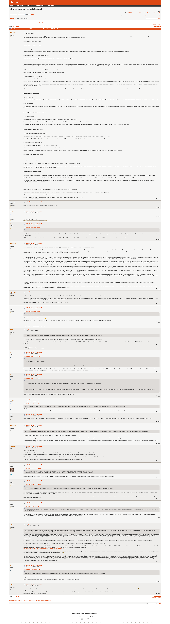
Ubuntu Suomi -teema (76, 613)
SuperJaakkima (14, 292)
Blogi (148, 12)
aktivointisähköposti (16, 13)
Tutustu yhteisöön (142, 12)
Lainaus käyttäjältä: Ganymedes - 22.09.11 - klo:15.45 (32, 506)
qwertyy (12, 524)
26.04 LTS (130, 12)
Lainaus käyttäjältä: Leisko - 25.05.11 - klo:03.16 (32, 227)
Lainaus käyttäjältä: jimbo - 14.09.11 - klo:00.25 (31, 429)
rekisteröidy (28, 11)
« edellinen (154, 24)
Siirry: (147, 603)
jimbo (11, 414)
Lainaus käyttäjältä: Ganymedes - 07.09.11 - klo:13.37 (32, 403)
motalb (12, 400)
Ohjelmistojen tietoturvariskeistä (33, 32)
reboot (11, 308)
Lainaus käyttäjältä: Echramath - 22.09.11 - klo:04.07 (32, 484)
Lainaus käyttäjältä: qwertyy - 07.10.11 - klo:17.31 (32, 569)
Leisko (11, 211)
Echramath (13, 465)
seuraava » (159, 24)
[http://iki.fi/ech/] (11, 474)
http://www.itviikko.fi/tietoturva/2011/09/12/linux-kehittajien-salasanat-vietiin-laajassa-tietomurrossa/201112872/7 (47, 548)
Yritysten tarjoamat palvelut (155, 12)
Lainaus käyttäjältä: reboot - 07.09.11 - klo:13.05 (32, 356)
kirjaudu (23, 11)
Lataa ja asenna (136, 12)
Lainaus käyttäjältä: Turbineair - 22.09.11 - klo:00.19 (32, 468)
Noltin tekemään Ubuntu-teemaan (91, 613)
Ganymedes (13, 32)
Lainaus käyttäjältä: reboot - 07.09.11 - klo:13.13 (32, 378)
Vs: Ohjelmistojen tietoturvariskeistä (34, 201)
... (14, 26)
